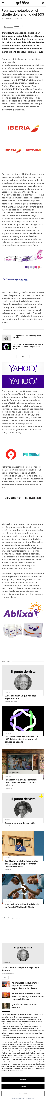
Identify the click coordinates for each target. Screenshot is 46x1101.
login (10, 918)
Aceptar (23, 1079)
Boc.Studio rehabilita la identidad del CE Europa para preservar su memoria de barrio (21, 863)
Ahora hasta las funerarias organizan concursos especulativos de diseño (25, 985)
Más (23, 356)
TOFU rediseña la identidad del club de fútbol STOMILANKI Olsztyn (22, 905)
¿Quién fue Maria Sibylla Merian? (24, 1006)
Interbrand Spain (34, 206)
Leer (5, 977)
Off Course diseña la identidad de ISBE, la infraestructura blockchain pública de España (28, 346)
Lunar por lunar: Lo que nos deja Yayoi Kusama (27, 336)
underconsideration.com (17, 64)
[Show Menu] (3, 3)
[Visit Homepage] (23, 3)
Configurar (23, 1093)
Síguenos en (11, 26)
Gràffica (8, 18)
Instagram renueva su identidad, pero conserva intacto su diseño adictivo (21, 782)
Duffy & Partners (24, 79)
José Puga (10, 826)
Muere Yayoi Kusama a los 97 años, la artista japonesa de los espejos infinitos (28, 996)
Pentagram (36, 203)
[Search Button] (43, 3)
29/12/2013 (19, 18)
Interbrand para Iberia (13, 109)
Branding (8, 733)
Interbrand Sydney (11, 88)
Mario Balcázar (12, 701)
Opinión (7, 692)
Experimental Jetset (23, 82)
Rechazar (23, 1086)
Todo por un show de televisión (20, 822)
